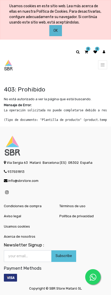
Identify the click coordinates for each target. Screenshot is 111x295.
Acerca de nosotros (19, 236)
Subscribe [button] (64, 256)
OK (55, 30)
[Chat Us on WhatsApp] (93, 277)
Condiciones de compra (23, 206)
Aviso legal (12, 216)
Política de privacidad (76, 216)
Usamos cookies (17, 226)
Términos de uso (72, 206)
